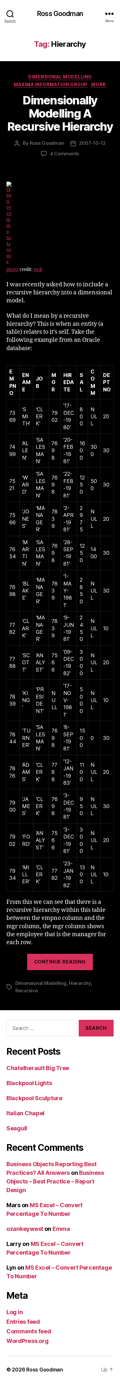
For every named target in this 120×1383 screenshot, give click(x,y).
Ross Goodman (60, 13)
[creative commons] (60, 224)
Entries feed (23, 1321)
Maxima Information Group (50, 84)
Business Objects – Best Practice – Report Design (55, 1181)
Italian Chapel (25, 1113)
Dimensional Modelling (60, 76)
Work (98, 84)
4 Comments (64, 154)
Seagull (16, 1128)
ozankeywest (24, 1228)
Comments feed (28, 1331)
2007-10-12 (92, 143)
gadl (38, 269)
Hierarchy (80, 983)
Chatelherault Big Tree (37, 1068)
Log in (14, 1312)
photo (12, 269)
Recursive (26, 990)
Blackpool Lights (29, 1083)
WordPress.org (27, 1341)
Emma (61, 1228)
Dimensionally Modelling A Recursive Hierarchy (60, 113)
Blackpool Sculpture (34, 1098)
